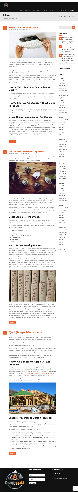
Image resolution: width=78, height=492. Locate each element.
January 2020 (62, 227)
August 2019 (62, 237)
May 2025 (61, 78)
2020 (69, 16)
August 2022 (62, 151)
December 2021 (63, 171)
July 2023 (61, 124)
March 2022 (62, 164)
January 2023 (62, 139)
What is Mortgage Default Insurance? (26, 332)
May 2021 (61, 188)
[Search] (73, 27)
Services (45, 10)
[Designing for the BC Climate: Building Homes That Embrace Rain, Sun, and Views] (60, 38)
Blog (57, 10)
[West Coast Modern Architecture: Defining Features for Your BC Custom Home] (60, 47)
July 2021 (61, 183)
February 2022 (62, 166)
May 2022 (61, 159)
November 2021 (63, 173)
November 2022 (63, 144)
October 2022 (62, 146)
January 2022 (62, 168)
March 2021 (62, 193)
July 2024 (61, 98)
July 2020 (61, 212)
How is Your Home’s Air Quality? (23, 27)
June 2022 (61, 156)
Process (33, 10)
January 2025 (62, 88)
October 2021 (62, 176)
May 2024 (61, 100)
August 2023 (62, 122)
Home (21, 10)
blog (65, 16)
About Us (27, 10)
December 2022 (63, 142)
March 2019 (62, 249)
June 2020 (61, 215)
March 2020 (62, 222)
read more (12, 142)
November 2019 (63, 232)
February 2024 (62, 107)
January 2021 (62, 198)
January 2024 (62, 110)
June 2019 (61, 242)
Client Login (70, 10)
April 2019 (61, 247)
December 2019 (63, 230)
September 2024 (63, 95)
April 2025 (61, 80)
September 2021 (63, 178)
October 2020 (62, 205)
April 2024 (61, 102)
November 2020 (63, 203)
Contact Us (63, 10)
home (60, 16)
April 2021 (61, 190)
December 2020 (63, 200)
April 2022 (61, 161)
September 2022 (63, 149)
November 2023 (63, 115)
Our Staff (39, 10)
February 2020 (62, 225)
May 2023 (61, 129)
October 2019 (62, 234)
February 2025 (62, 85)
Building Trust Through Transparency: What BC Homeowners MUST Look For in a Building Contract (68, 58)
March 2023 (62, 134)
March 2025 (62, 83)
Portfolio (52, 10)
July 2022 (61, 154)
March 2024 (62, 105)
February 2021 (62, 195)
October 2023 (62, 117)
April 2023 (61, 132)
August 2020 (62, 210)
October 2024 (62, 93)
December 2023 (63, 112)
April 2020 (61, 220)
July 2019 (61, 239)
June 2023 (61, 127)
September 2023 (63, 120)
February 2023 (62, 137)
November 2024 (63, 90)
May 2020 (61, 217)
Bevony (12, 29)
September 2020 (63, 208)
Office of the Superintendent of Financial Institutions (37, 373)
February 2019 (62, 252)
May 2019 (61, 244)
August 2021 (62, 181)
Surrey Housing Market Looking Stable (26, 151)
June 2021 (61, 186)
